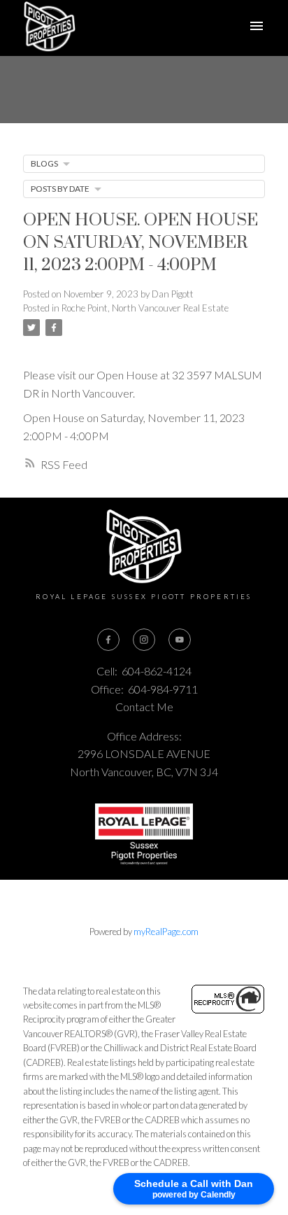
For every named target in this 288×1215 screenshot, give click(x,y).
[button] (108, 639)
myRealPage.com (166, 931)
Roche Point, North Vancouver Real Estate (145, 308)
